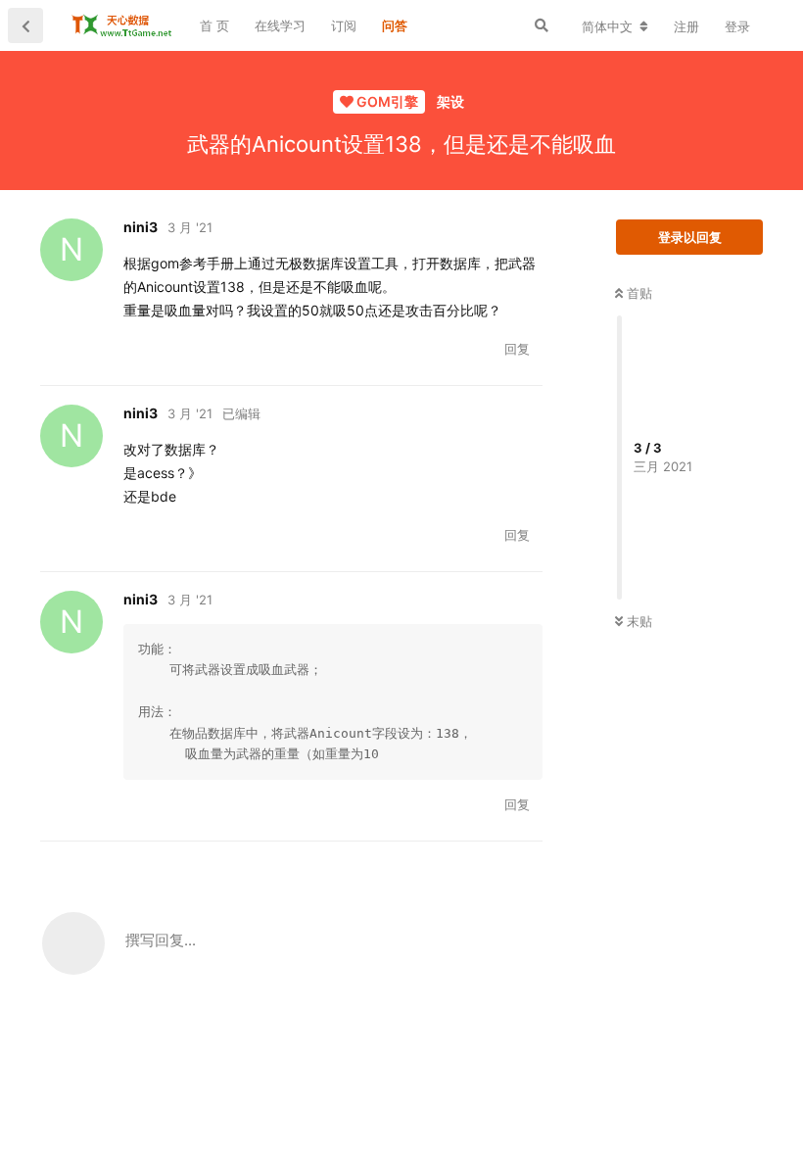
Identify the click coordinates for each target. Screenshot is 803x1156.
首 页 (214, 25)
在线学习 (280, 25)
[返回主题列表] (25, 25)
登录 (737, 26)
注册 (686, 26)
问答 (394, 25)
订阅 (343, 25)
